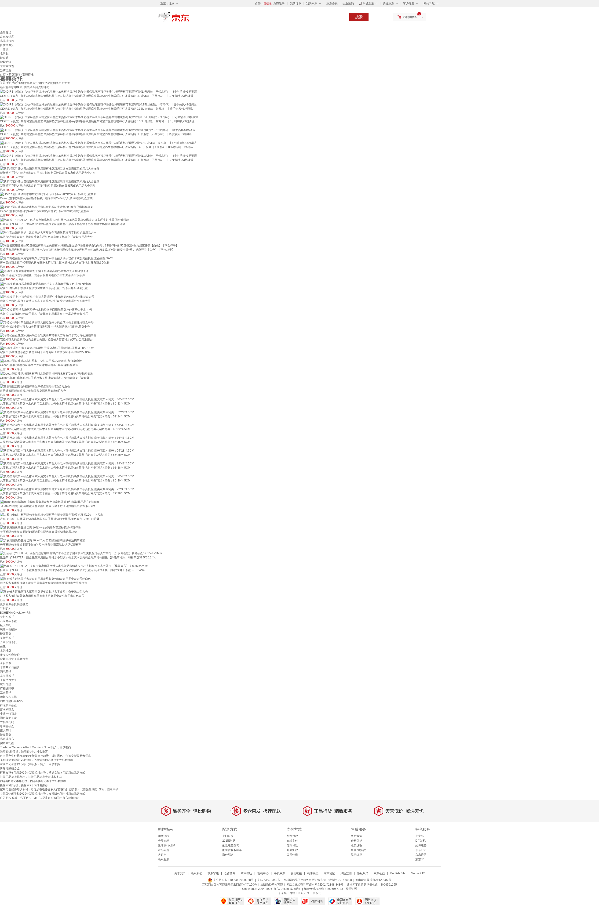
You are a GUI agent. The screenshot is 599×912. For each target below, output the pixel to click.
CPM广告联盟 (38, 798)
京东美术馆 (7, 66)
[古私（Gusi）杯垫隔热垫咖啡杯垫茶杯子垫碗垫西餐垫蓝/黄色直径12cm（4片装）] (53, 514)
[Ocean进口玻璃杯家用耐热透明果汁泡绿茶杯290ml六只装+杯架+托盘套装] (48, 194)
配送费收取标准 (232, 850)
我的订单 (295, 3)
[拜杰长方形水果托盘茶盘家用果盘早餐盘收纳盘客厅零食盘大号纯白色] (45, 578)
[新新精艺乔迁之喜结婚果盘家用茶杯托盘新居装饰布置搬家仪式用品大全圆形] (49, 181)
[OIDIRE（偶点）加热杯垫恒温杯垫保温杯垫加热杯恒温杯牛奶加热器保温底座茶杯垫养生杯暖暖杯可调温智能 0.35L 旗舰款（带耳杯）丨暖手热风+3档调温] (98, 104)
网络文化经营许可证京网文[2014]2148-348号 (314, 884)
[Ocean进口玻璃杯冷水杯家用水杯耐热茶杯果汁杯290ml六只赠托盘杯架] (46, 206)
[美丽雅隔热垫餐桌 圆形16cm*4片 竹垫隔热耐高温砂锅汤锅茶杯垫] (42, 540)
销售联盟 (312, 873)
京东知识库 (7, 36)
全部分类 (5, 32)
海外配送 (228, 854)
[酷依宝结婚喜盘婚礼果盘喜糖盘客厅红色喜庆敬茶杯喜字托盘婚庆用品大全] (48, 232)
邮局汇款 (292, 850)
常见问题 (163, 850)
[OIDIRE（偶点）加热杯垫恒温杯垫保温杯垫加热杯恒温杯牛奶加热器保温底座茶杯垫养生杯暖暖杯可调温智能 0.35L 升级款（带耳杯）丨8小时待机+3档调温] (99, 117)
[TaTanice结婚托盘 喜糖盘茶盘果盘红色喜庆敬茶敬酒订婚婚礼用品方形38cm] (49, 501)
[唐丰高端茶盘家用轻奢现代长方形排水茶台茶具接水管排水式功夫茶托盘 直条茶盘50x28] (56, 258)
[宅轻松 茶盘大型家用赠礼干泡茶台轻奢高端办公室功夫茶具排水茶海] (44, 271)
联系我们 (196, 873)
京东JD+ (420, 859)
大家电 (162, 854)
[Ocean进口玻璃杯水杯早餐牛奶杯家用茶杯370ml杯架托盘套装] (41, 360)
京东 (189, 19)
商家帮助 (246, 873)
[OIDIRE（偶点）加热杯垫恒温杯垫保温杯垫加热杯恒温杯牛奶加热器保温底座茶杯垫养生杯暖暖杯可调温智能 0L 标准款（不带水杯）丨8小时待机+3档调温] (98, 155)
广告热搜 (5, 798)
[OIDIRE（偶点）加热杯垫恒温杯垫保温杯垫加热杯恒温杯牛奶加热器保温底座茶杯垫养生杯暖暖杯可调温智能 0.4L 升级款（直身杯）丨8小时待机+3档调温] (98, 142)
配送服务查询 (230, 845)
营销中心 (263, 873)
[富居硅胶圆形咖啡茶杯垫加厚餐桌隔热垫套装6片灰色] (35, 386)
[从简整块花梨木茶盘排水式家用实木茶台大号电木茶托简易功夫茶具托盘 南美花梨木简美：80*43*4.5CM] (67, 399)
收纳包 (4, 53)
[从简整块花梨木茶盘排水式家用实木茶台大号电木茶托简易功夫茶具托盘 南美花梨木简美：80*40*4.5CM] (67, 476)
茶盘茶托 (14, 74)
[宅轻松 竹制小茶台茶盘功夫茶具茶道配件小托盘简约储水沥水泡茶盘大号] (47, 296)
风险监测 (346, 873)
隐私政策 (362, 873)
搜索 (359, 17)
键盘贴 (4, 57)
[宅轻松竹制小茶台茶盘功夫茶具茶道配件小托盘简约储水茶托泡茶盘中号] (47, 322)
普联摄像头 (7, 45)
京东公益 (379, 873)
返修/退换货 (358, 850)
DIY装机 (420, 840)
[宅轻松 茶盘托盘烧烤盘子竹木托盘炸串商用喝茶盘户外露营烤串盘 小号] (46, 309)
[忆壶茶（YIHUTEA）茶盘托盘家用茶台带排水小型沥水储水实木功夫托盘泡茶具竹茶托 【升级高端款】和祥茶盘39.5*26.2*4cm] (81, 553)
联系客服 (163, 859)
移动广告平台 (20, 798)
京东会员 (332, 3)
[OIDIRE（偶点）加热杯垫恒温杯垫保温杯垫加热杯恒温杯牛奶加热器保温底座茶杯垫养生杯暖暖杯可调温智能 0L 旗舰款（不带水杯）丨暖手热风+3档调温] (97, 129)
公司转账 (292, 854)
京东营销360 (70, 798)
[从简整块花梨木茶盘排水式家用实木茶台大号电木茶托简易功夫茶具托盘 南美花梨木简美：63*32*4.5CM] (67, 425)
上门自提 (228, 836)
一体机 (4, 49)
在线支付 (292, 840)
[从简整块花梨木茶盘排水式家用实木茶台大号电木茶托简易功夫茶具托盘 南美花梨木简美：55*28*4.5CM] (67, 450)
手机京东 (368, 3)
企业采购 (348, 3)
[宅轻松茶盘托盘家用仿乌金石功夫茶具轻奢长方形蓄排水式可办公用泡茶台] (48, 335)
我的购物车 (410, 17)
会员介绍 (163, 840)
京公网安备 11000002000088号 (233, 880)
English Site (397, 873)
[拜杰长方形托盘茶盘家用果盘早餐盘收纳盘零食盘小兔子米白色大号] (44, 591)
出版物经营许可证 (271, 884)
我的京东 (311, 3)
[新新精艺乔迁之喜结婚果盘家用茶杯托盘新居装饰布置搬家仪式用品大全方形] (49, 168)
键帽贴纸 (5, 62)
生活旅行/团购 (166, 845)
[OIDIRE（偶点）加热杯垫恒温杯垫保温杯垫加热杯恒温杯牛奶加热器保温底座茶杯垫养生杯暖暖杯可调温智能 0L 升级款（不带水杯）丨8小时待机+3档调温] (98, 91)
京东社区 (329, 873)
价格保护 (356, 840)
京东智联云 (55, 798)
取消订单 (356, 854)
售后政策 (356, 836)
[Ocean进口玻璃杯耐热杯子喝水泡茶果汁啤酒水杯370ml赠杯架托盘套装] (46, 373)
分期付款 (292, 845)
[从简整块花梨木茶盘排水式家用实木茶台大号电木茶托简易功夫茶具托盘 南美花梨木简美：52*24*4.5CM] (67, 412)
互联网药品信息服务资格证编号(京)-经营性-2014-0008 (318, 880)
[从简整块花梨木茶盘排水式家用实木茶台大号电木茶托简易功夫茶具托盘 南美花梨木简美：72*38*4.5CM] (67, 489)
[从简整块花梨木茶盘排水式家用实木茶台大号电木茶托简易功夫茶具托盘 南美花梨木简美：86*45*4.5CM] (67, 437)
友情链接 (296, 873)
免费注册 (279, 3)
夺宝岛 (419, 836)
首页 (3, 74)
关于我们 (180, 873)
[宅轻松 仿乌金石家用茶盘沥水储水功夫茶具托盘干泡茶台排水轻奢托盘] (45, 283)
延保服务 (421, 845)
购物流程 (163, 836)
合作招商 (229, 873)
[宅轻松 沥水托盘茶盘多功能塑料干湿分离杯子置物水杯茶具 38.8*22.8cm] (47, 348)
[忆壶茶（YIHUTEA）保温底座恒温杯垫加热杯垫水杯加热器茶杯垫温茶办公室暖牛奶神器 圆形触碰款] (64, 219)
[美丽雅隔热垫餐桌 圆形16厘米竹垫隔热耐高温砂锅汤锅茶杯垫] (40, 527)
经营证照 (351, 888)
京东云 (317, 893)
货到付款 (292, 836)
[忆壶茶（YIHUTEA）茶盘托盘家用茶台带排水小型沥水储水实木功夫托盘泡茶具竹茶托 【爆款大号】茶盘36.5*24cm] (74, 566)
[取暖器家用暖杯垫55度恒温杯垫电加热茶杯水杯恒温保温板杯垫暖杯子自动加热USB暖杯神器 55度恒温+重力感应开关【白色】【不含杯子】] (89, 245)
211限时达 (229, 840)
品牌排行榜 (7, 41)
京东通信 (421, 854)
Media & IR (418, 873)
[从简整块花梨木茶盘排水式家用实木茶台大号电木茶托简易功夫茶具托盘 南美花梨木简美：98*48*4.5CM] (67, 463)
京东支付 (303, 893)
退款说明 (356, 845)
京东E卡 (420, 850)
